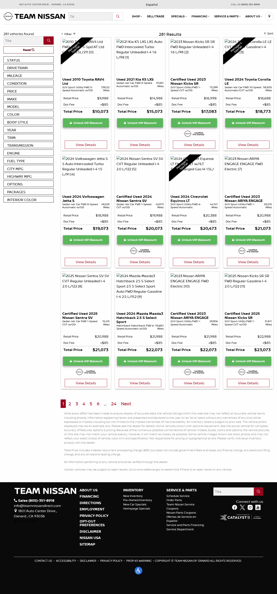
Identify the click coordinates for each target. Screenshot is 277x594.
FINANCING (89, 496)
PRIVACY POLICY (94, 516)
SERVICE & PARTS (181, 490)
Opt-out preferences (92, 523)
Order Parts (174, 500)
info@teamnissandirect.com (37, 505)
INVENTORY (133, 490)
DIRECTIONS (90, 503)
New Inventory (133, 496)
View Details (86, 144)
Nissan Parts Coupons (181, 512)
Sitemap (87, 544)
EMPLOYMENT (92, 509)
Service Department (180, 529)
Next (126, 404)
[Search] (117, 16)
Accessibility (66, 561)
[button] (136, 16)
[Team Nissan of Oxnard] (34, 16)
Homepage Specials (136, 508)
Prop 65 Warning (138, 561)
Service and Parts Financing (185, 525)
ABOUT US (89, 490)
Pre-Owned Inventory (137, 500)
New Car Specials (135, 504)
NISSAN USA (90, 538)
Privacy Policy (111, 561)
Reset (27, 50)
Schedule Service (178, 496)
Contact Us (43, 561)
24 (113, 404)
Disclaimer (90, 532)
